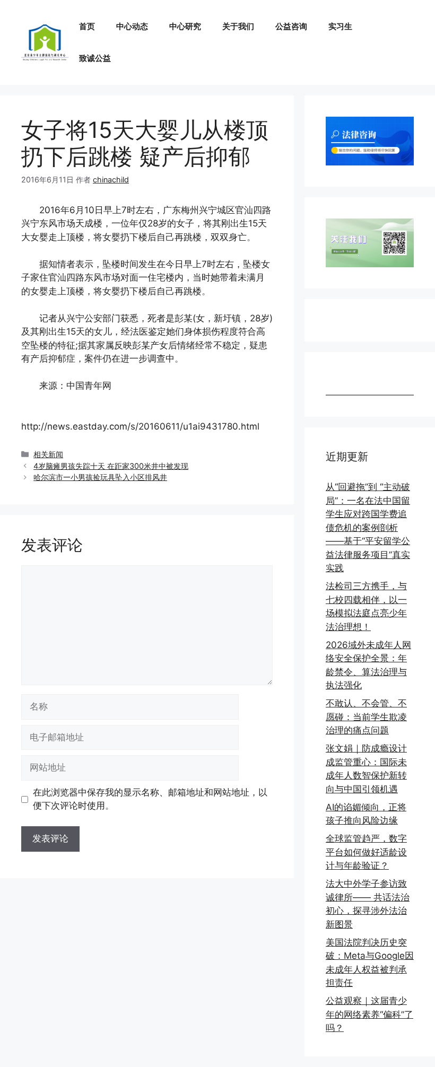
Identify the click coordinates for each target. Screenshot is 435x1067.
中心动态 (132, 26)
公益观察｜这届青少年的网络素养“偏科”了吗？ (369, 1014)
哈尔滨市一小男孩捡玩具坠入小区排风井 (100, 477)
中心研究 (185, 26)
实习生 (340, 26)
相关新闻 (48, 454)
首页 (87, 26)
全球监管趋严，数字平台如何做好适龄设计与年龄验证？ (366, 852)
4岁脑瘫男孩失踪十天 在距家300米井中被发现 (110, 465)
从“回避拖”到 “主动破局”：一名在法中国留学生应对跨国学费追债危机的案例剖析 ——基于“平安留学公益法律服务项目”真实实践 (368, 527)
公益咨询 (291, 26)
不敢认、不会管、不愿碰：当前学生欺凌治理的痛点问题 (366, 717)
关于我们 (238, 26)
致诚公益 (95, 58)
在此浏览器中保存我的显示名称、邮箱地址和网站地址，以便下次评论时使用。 (150, 799)
